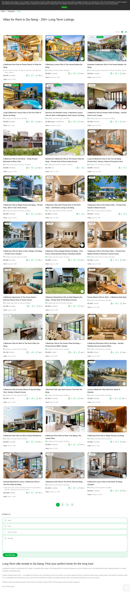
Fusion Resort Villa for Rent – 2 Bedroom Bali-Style (106, 297)
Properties (11, 11)
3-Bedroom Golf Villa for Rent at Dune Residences (22, 436)
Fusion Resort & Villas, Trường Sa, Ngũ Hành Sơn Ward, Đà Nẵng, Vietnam (23, 71)
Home (3, 11)
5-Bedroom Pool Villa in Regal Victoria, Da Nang (105, 436)
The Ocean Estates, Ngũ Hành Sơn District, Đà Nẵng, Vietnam (108, 70)
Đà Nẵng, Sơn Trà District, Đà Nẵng (99, 164)
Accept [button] (64, 7)
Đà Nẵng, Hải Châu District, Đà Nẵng (58, 70)
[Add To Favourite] (40, 58)
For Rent (7, 37)
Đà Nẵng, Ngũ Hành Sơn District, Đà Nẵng (102, 118)
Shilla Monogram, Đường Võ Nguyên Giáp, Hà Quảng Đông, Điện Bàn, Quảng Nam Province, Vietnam (22, 488)
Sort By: (117, 32)
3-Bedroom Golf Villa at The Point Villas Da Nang (63, 482)
